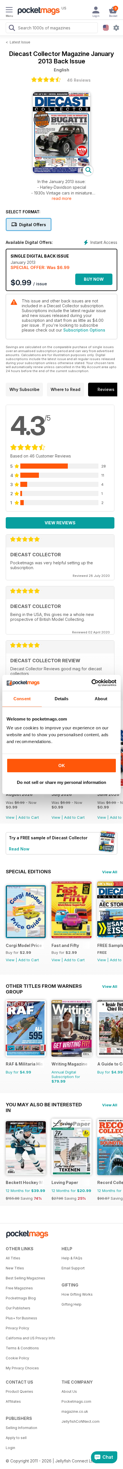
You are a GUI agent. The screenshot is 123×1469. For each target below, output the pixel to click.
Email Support (73, 1268)
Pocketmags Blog (21, 1298)
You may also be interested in (44, 1104)
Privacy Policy (17, 1328)
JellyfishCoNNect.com (80, 1421)
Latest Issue (20, 42)
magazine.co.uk (74, 1411)
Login (10, 1448)
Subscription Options (84, 330)
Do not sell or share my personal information (61, 782)
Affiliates (13, 1401)
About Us (69, 1391)
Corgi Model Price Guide (25, 945)
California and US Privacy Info (30, 1338)
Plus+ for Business (21, 1318)
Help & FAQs (71, 1258)
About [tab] (101, 698)
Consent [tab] (22, 698)
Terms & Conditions (22, 1348)
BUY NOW (94, 279)
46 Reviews (79, 80)
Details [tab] (62, 698)
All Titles (13, 1258)
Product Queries (19, 1391)
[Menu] (9, 10)
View (10, 817)
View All (109, 872)
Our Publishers (18, 1308)
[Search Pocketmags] (11, 28)
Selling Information (21, 1428)
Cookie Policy (17, 1358)
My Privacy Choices (22, 1368)
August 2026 (19, 794)
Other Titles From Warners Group (44, 986)
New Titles (15, 1268)
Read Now (19, 848)
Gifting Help (71, 1304)
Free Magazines (19, 1288)
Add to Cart (28, 817)
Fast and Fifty (65, 945)
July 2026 (61, 794)
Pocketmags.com (76, 1401)
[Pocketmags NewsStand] (37, 11)
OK (61, 765)
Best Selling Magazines (25, 1278)
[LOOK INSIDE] (61, 171)
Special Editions (28, 871)
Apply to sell (16, 1438)
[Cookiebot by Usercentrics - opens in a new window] (91, 683)
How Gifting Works (77, 1294)
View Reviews (60, 522)
